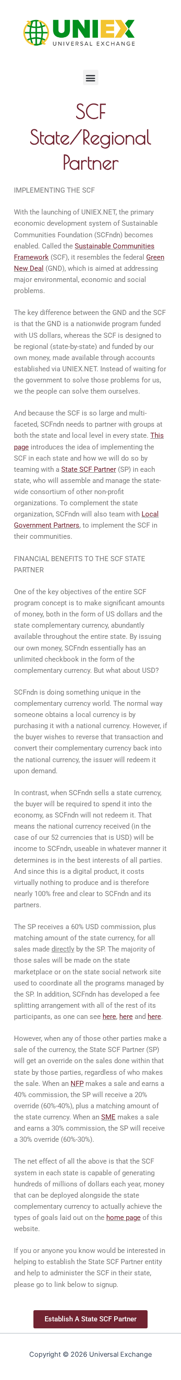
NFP (77, 1083)
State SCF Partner (88, 469)
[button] (90, 77)
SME (108, 1117)
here (109, 1016)
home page (123, 1217)
